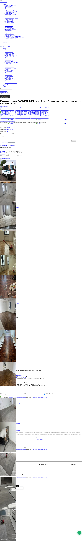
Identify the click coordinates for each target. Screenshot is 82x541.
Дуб (7, 131)
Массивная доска (9, 31)
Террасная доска (8, 30)
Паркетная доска (8, 32)
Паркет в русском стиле (10, 5)
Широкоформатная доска (10, 23)
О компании (5, 39)
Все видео (9, 143)
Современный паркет (10, 8)
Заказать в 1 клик (4, 142)
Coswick (8, 127)
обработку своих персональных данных (17, 477)
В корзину (74, 140)
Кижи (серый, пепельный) (11, 11)
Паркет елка (7, 24)
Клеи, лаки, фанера (9, 34)
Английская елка (9, 26)
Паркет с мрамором (9, 12)
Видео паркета (3, 143)
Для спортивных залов (10, 35)
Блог (4, 41)
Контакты (5, 42)
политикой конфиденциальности (40, 477)
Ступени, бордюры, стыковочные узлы (13, 36)
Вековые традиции (9, 129)
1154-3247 (2, 152)
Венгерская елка (8, 27)
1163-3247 (2, 154)
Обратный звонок (4, 92)
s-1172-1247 (2, 151)
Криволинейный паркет (10, 14)
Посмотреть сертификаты (5, 158)
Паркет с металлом (9, 19)
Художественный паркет (10, 29)
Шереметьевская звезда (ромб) (11, 18)
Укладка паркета (11, 142)
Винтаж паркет (8, 6)
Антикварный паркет (10, 28)
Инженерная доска (9, 21)
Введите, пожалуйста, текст (28, 474)
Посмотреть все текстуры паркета (7, 121)
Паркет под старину (9, 10)
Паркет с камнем (8, 13)
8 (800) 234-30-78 (3, 2)
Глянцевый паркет (9, 15)
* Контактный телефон (43, 464)
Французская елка (9, 7)
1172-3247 (2, 156)
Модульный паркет (9, 16)
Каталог (4, 4)
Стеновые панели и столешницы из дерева (14, 37)
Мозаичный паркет (9, 22)
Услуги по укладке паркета (11, 38)
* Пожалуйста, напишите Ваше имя (8, 464)
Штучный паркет (9, 20)
